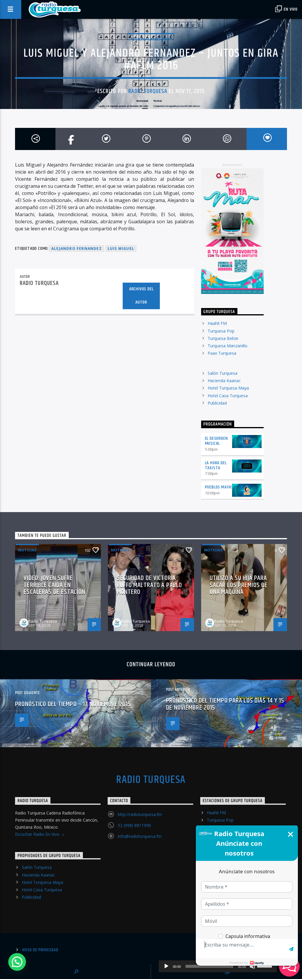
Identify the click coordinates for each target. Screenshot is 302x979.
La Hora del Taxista (216, 465)
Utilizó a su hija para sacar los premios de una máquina (238, 585)
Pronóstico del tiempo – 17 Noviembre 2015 (73, 704)
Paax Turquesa (222, 353)
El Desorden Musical (216, 441)
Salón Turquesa (222, 373)
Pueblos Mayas (219, 487)
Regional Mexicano (150, 39)
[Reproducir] (166, 966)
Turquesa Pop (221, 331)
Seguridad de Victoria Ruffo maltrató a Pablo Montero (149, 585)
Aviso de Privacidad (40, 950)
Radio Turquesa (147, 91)
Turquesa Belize (223, 338)
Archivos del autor (141, 295)
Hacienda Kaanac (224, 380)
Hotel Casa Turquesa (228, 395)
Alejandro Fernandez (76, 248)
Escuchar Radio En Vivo (37, 834)
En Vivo (290, 9)
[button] (17, 962)
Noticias (27, 550)
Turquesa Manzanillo (227, 345)
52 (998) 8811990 (134, 825)
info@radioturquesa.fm (140, 836)
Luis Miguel (121, 248)
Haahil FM (217, 323)
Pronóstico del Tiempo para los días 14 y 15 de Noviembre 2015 (225, 704)
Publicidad (217, 403)
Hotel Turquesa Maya (228, 388)
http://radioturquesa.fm (140, 814)
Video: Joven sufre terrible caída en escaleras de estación (54, 585)
